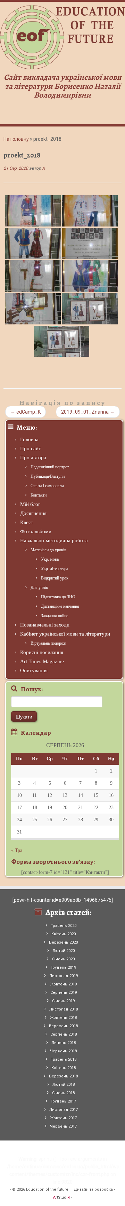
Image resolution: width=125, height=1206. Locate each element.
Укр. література (54, 568)
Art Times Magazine (42, 661)
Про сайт (30, 448)
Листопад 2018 (63, 1009)
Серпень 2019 (63, 992)
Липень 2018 (63, 1042)
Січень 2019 (63, 1001)
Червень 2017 (63, 1126)
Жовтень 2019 (63, 984)
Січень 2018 (63, 1093)
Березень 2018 (63, 1076)
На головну (16, 139)
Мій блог (30, 504)
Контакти (39, 495)
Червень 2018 (63, 1051)
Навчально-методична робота (54, 540)
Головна (29, 439)
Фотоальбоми (35, 531)
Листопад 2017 (63, 1109)
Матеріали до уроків (48, 549)
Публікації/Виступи (48, 476)
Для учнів (39, 587)
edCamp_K (25, 412)
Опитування (34, 670)
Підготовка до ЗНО (58, 596)
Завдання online (54, 615)
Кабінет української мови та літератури (65, 634)
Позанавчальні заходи (44, 625)
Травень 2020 (63, 925)
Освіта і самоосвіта (47, 485)
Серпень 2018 (63, 1034)
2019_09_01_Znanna (88, 412)
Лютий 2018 (63, 1084)
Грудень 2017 (63, 1101)
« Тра (16, 850)
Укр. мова (50, 559)
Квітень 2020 (63, 934)
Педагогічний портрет (50, 466)
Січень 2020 (63, 959)
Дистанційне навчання (60, 606)
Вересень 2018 (63, 1026)
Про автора (33, 457)
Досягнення (33, 513)
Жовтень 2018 (63, 1017)
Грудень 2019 (63, 967)
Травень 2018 (63, 1059)
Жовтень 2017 (63, 1118)
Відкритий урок (54, 578)
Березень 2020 (63, 942)
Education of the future (47, 1189)
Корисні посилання (41, 652)
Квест (26, 522)
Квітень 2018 (63, 1068)
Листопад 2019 (63, 976)
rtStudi (61, 1197)
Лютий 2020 (63, 950)
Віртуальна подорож (48, 643)
